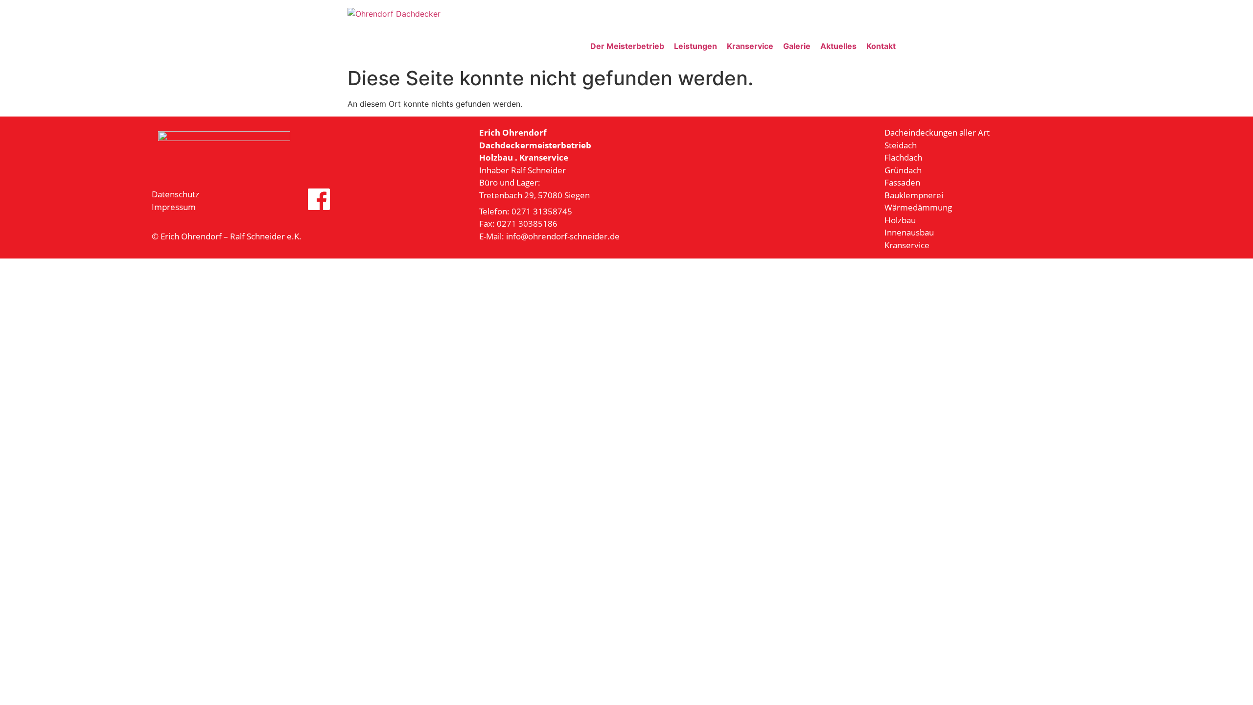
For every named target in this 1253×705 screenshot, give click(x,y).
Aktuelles (838, 46)
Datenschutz (175, 194)
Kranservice (750, 46)
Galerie (797, 46)
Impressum (174, 206)
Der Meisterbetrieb (627, 46)
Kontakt (881, 46)
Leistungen (695, 46)
